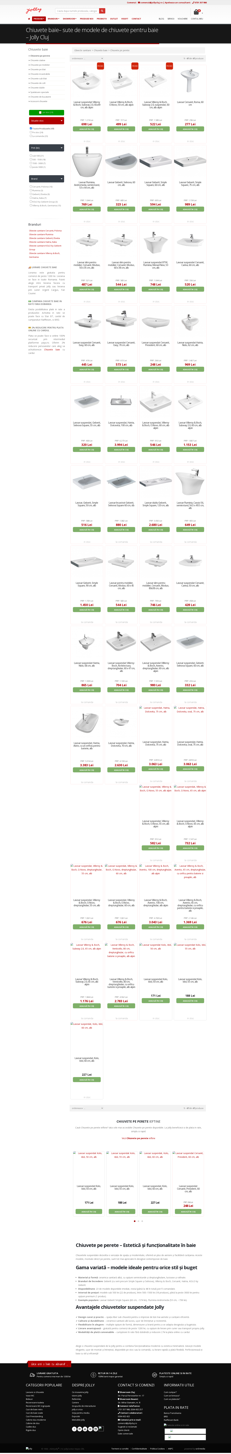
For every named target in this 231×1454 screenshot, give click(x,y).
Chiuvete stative (37, 60)
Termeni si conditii (120, 1448)
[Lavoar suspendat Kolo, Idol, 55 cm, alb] (122, 1167)
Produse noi (86, 18)
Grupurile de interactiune (84, 1406)
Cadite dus (31, 1426)
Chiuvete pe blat (38, 69)
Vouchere (182, 18)
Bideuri (29, 1399)
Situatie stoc (37, 120)
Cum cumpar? (170, 1392)
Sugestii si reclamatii (127, 1426)
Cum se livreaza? (172, 1395)
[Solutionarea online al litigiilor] (185, 1431)
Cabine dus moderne (36, 1420)
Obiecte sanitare (82, 50)
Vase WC (30, 1395)
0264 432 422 (124, 1416)
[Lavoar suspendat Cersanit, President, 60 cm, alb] (188, 1167)
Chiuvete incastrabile (40, 74)
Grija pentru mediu (81, 1413)
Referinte (76, 1399)
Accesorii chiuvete (38, 101)
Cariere (75, 1402)
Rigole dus (31, 1430)
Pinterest (90, 1429)
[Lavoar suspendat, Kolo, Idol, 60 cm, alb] (155, 1167)
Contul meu (197, 18)
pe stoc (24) (48, 112)
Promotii (102, 18)
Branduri (53, 18)
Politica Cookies (157, 1448)
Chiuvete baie (52, 349)
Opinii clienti (123, 1430)
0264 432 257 (137, 1409)
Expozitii (76, 1416)
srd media (200, 1448)
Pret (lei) (35, 147)
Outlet (114, 18)
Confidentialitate (139, 1448)
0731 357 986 (201, 2)
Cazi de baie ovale (34, 1413)
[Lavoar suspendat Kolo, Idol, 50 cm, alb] (88, 1167)
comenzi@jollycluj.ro (151, 2)
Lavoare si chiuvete (35, 1392)
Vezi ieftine (138, 1138)
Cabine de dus (33, 1423)
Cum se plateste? (172, 1399)
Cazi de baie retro (34, 1409)
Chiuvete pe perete (40, 55)
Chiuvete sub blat (38, 78)
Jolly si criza (77, 1409)
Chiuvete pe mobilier (40, 65)
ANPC (170, 1448)
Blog (161, 18)
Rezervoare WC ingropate (38, 1406)
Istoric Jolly (77, 1395)
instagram (95, 1429)
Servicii (171, 18)
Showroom (69, 18)
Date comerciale (125, 1433)
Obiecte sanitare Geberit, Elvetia (44, 238)
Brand (34, 178)
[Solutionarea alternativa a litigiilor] (185, 1437)
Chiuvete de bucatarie (40, 96)
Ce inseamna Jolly (80, 1392)
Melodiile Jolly (78, 1420)
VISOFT (124, 18)
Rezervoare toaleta (35, 1402)
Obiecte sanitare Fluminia (41, 234)
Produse (38, 18)
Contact (136, 18)
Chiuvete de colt (37, 83)
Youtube (85, 1429)
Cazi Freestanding (34, 1416)
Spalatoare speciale (39, 92)
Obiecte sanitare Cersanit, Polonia (45, 230)
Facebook (74, 1429)
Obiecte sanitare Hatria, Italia (43, 242)
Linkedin (79, 1429)
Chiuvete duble (37, 87)
